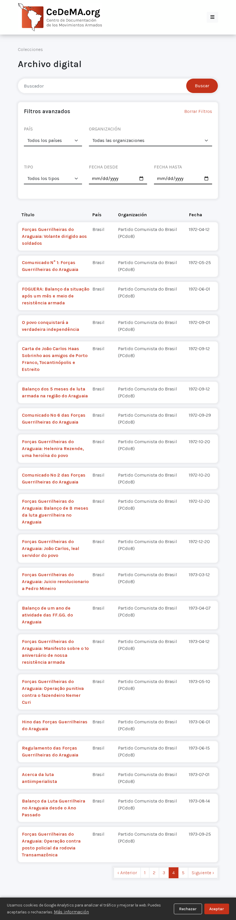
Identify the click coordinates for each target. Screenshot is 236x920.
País (97, 214)
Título (28, 214)
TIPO (28, 167)
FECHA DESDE (103, 167)
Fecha (195, 214)
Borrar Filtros (198, 111)
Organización (132, 214)
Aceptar (216, 908)
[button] (212, 17)
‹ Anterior (127, 872)
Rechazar (188, 908)
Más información (71, 912)
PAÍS (28, 129)
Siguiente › (203, 872)
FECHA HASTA (168, 167)
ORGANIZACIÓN (105, 129)
